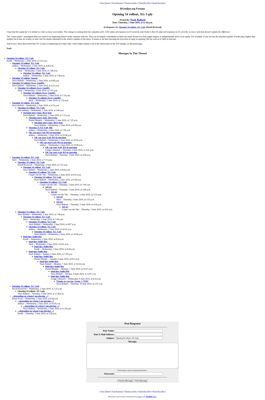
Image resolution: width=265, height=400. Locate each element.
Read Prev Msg (145, 3)
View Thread (105, 3)
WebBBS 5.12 (151, 397)
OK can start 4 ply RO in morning (45, 132)
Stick (140, 397)
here (140, 44)
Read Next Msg (159, 3)
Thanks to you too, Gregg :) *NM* (72, 281)
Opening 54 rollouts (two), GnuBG (28, 83)
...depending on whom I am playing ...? (30, 296)
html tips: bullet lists (32, 237)
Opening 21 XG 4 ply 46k (40, 127)
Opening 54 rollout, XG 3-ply (132, 27)
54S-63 (48, 187)
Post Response (117, 3)
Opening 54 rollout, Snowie (25, 78)
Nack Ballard (137, 19)
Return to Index (131, 3)
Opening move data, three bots (37, 113)
